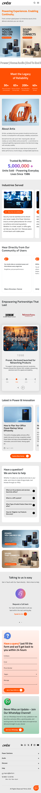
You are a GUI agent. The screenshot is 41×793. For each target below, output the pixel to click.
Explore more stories (18, 456)
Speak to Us (18, 614)
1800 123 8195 (8, 777)
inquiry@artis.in (9, 773)
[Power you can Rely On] (10, 42)
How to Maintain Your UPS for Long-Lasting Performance (17, 427)
